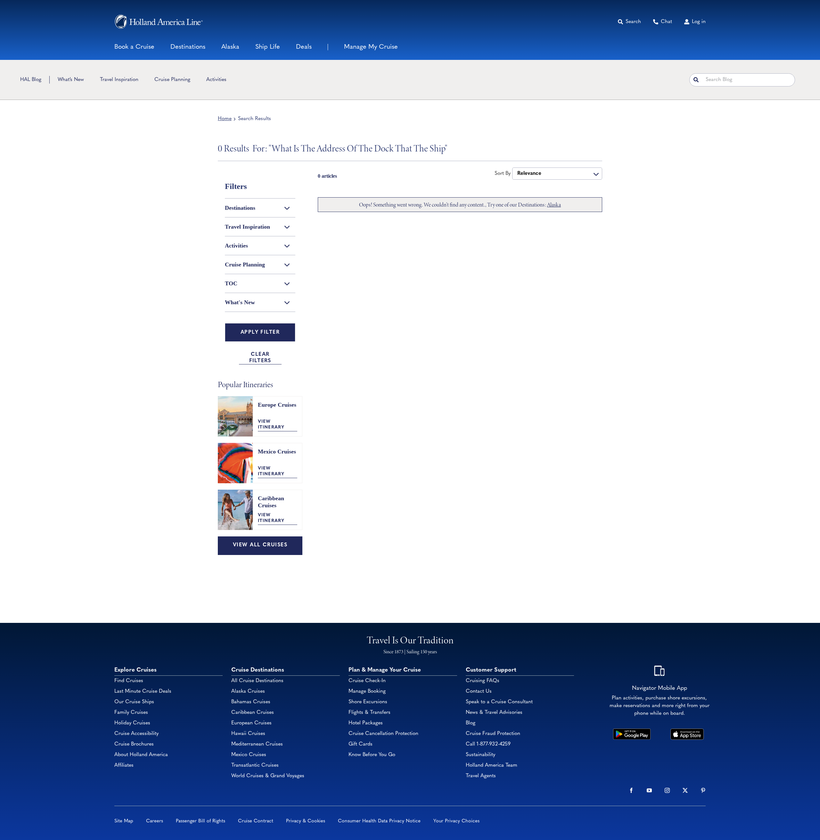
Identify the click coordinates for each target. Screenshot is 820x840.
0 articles (327, 176)
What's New (240, 302)
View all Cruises (260, 545)
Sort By (503, 173)
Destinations (240, 208)
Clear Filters (260, 357)
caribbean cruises (271, 502)
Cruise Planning (245, 264)
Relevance (529, 173)
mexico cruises (277, 451)
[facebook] (631, 790)
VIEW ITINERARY (271, 424)
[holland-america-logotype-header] (158, 22)
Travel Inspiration (247, 227)
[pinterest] (703, 790)
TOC (231, 283)
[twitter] (685, 790)
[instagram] (667, 790)
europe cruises (277, 405)
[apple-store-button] (687, 731)
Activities (236, 246)
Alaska (554, 204)
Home (225, 118)
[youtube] (649, 790)
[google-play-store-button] (631, 731)
